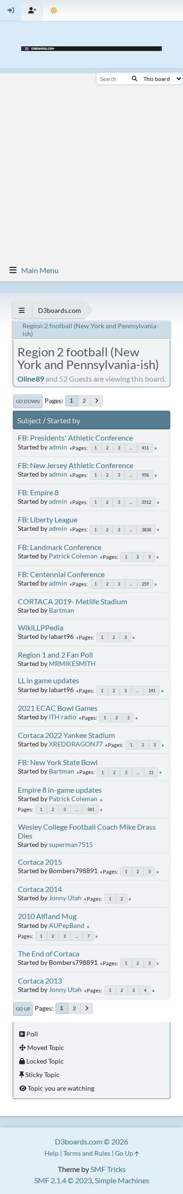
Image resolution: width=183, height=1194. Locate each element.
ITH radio (62, 717)
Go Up (23, 1009)
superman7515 (71, 844)
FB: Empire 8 (38, 492)
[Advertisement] (91, 164)
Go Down (28, 401)
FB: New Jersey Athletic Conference (75, 465)
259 (145, 583)
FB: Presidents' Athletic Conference (75, 437)
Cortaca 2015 (40, 861)
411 (145, 447)
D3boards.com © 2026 (91, 1141)
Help (52, 1153)
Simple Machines (122, 1180)
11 (151, 772)
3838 (146, 529)
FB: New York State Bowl (58, 762)
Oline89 (30, 378)
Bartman (61, 610)
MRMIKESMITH (72, 663)
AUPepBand (66, 925)
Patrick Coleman (73, 556)
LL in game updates (48, 680)
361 (90, 809)
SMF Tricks (108, 1169)
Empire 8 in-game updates (60, 789)
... (131, 447)
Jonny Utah (65, 898)
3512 (146, 502)
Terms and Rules (86, 1153)
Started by (63, 420)
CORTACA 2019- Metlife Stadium (72, 601)
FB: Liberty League (47, 519)
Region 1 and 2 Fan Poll (55, 654)
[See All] (22, 310)
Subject (29, 420)
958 (145, 475)
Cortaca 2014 (40, 888)
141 (151, 690)
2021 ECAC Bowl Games (58, 707)
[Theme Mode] (53, 10)
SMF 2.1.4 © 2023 (63, 1180)
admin (58, 447)
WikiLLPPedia (40, 627)
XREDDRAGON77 (76, 744)
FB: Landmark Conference (59, 547)
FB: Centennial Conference (61, 574)
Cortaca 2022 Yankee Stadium (66, 735)
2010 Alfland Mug (47, 916)
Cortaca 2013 (40, 980)
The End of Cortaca (48, 953)
